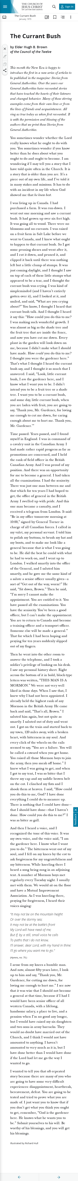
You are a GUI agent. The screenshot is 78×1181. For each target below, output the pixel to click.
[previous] (19, 1177)
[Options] (70, 17)
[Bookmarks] (54, 17)
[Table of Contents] (4, 17)
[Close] (5, 48)
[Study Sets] (46, 17)
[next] (58, 1177)
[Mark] (5, 56)
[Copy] (5, 64)
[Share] (5, 70)
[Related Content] (62, 17)
